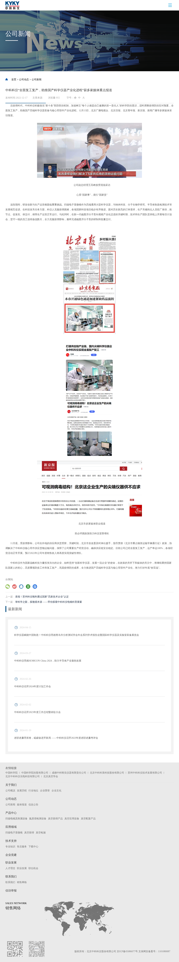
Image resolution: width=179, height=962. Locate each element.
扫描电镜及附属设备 (16, 818)
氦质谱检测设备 (37, 818)
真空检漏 (41, 832)
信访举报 (11, 890)
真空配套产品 (88, 818)
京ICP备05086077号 (127, 951)
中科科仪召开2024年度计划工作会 (32, 686)
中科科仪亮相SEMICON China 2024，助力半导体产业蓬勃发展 (47, 660)
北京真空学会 (50, 776)
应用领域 (11, 826)
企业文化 (56, 790)
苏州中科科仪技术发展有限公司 (145, 772)
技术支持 (11, 840)
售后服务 (22, 846)
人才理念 (10, 868)
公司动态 (24, 79)
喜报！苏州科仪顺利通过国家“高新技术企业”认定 (42, 596)
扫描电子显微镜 (14, 832)
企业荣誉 (45, 790)
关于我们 (11, 784)
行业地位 (33, 790)
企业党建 (11, 854)
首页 (13, 79)
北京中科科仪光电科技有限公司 (22, 776)
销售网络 (22, 882)
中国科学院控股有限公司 (34, 772)
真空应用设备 (72, 818)
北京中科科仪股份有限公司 (101, 951)
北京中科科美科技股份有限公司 (107, 772)
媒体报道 (22, 804)
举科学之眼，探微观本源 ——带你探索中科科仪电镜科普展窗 (48, 602)
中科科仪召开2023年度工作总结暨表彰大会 (37, 712)
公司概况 (10, 790)
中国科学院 (11, 772)
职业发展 (11, 862)
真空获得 (29, 832)
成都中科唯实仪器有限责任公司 (69, 772)
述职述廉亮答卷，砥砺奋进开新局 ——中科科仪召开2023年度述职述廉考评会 (56, 738)
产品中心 (11, 812)
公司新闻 (36, 79)
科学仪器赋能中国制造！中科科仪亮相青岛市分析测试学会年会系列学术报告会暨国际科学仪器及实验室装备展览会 (76, 635)
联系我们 (11, 876)
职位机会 (33, 868)
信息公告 (33, 804)
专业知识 (10, 846)
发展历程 (22, 790)
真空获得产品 (55, 818)
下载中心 (33, 846)
